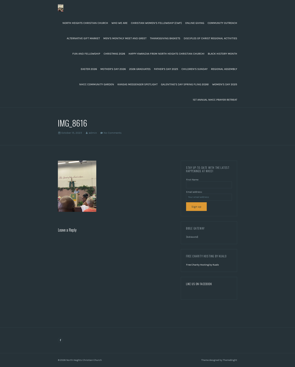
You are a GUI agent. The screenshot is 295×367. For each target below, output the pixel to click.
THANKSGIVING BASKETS (165, 38)
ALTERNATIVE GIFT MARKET (83, 38)
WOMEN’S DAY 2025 (224, 84)
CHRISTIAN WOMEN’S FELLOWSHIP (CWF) (156, 23)
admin (93, 132)
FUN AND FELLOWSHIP (86, 53)
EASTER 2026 (89, 69)
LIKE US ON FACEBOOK (199, 284)
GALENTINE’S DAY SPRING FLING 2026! (185, 84)
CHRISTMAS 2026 (114, 53)
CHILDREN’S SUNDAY (194, 69)
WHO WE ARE (119, 23)
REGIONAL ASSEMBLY (224, 69)
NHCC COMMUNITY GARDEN (96, 84)
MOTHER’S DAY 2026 (113, 69)
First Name (192, 179)
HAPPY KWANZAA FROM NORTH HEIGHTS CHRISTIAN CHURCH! (166, 53)
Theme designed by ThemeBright (219, 360)
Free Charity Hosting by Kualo (202, 264)
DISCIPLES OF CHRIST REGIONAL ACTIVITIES (210, 38)
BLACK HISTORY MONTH (222, 53)
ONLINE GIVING (194, 23)
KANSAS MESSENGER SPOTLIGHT (137, 84)
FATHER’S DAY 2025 (166, 69)
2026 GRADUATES (140, 69)
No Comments (113, 132)
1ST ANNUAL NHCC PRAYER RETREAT (215, 99)
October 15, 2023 (71, 132)
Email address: (194, 191)
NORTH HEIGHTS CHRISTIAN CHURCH (85, 23)
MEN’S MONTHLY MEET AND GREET (124, 38)
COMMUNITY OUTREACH (222, 23)
